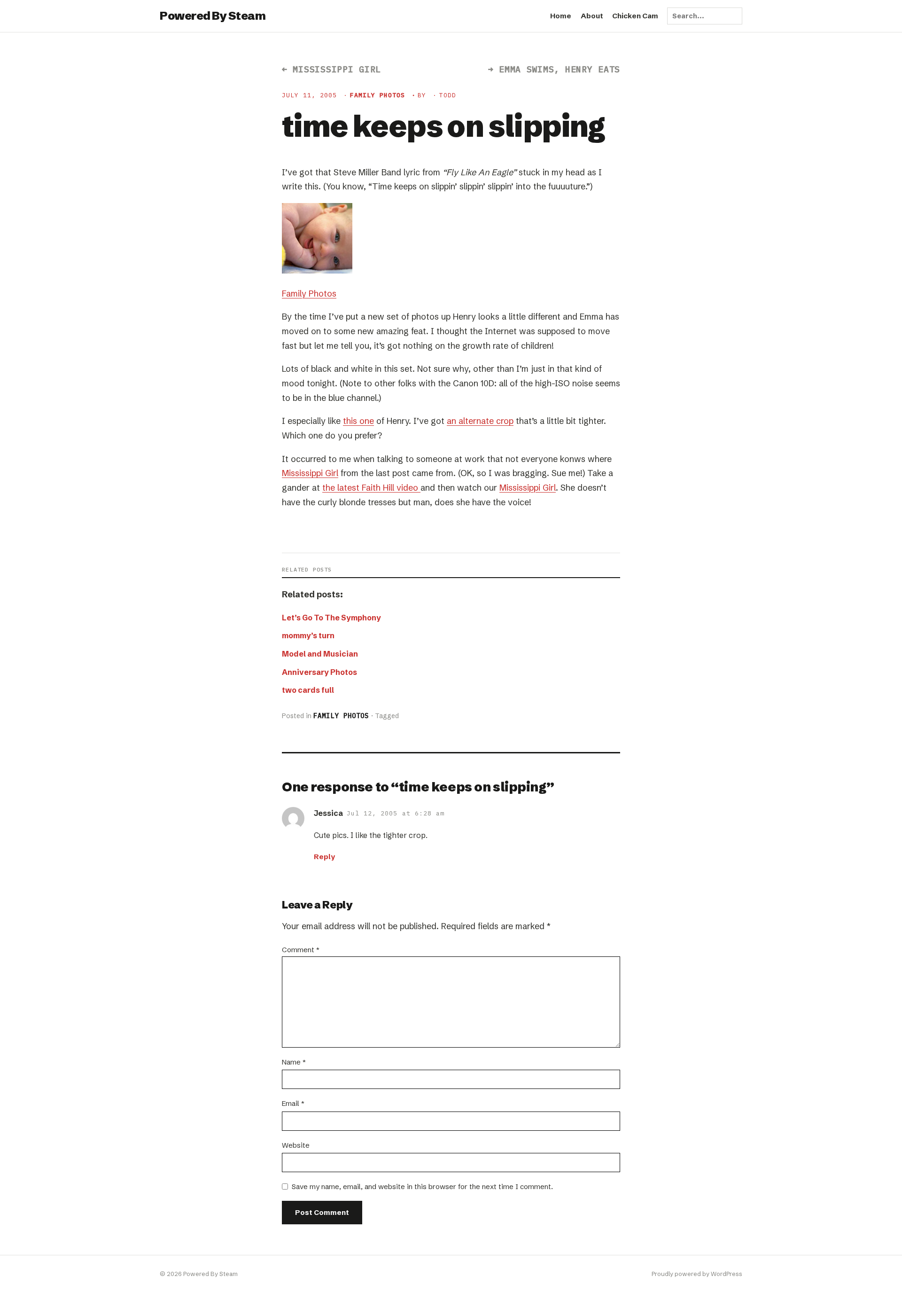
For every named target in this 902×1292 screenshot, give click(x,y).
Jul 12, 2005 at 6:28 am (395, 813)
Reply (324, 856)
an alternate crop (480, 420)
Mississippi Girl (310, 473)
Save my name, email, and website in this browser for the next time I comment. (422, 1186)
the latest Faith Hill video (371, 487)
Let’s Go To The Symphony (331, 617)
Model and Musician (320, 653)
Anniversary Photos (319, 672)
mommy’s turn (308, 635)
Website (296, 1145)
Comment (300, 949)
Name (294, 1061)
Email (293, 1103)
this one (358, 420)
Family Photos (377, 95)
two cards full (308, 690)
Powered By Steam (212, 16)
